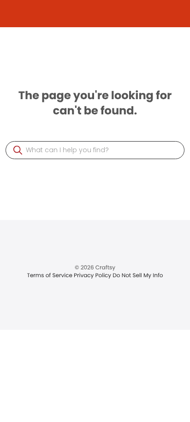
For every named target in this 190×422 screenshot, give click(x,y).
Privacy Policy (93, 275)
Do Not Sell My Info (138, 275)
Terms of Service (50, 275)
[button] (18, 150)
